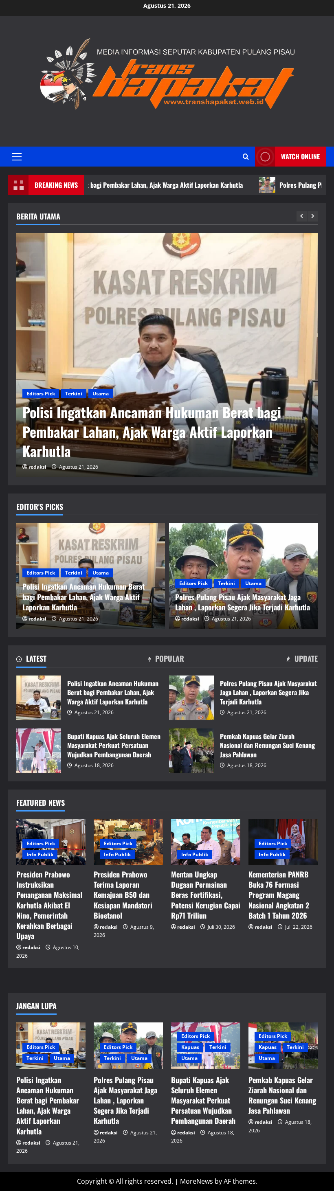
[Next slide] (313, 216)
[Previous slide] (302, 216)
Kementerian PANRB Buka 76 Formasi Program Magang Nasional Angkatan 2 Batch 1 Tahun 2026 (278, 895)
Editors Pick (40, 413)
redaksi (37, 466)
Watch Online (300, 156)
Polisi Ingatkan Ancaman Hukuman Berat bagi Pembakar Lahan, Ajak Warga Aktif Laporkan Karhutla (38, 698)
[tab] (31, 660)
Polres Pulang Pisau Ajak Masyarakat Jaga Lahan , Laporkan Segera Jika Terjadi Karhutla (162, 441)
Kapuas (190, 1047)
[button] (17, 156)
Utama (100, 413)
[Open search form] (246, 157)
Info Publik (39, 854)
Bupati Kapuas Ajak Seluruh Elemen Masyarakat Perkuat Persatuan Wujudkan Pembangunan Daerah (38, 750)
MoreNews (196, 1181)
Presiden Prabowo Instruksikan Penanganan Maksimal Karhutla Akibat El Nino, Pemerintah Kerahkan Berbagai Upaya (49, 905)
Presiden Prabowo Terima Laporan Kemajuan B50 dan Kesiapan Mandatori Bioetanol (123, 895)
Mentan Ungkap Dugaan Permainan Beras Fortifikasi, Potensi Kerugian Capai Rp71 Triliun (205, 895)
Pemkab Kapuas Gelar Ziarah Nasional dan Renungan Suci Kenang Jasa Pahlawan (191, 750)
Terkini (73, 413)
